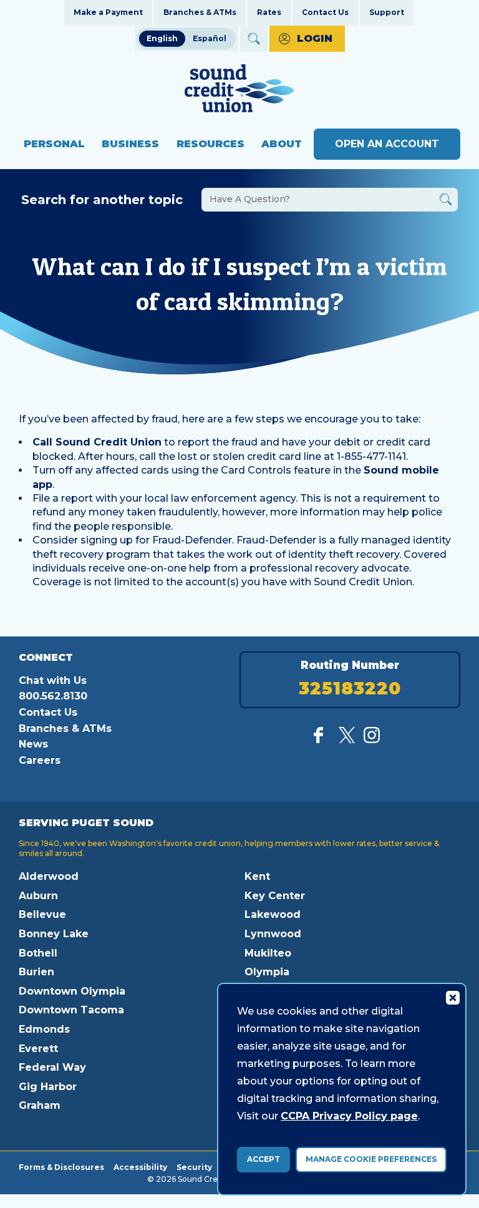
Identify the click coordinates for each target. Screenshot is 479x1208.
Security (194, 1166)
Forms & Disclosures (61, 1166)
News (33, 744)
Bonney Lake (54, 934)
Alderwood (49, 876)
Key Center (274, 896)
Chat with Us (53, 680)
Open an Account (387, 144)
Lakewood (272, 914)
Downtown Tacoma (71, 1010)
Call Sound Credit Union (97, 442)
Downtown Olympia (72, 991)
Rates (269, 12)
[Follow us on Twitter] (347, 740)
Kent (257, 876)
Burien (36, 972)
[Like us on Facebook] (322, 740)
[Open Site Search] (254, 39)
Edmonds (44, 1029)
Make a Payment (108, 12)
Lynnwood (272, 934)
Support (386, 12)
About (281, 144)
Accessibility (140, 1166)
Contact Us (325, 12)
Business (130, 144)
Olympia (266, 972)
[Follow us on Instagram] (372, 740)
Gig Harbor (48, 1087)
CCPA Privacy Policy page (349, 1116)
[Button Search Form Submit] (446, 201)
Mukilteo (267, 953)
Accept (263, 1159)
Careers (39, 760)
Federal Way (52, 1067)
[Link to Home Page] (239, 90)
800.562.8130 (53, 696)
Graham (39, 1105)
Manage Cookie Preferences (371, 1159)
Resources (210, 144)
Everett (38, 1049)
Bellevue (42, 914)
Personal (54, 144)
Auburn (38, 896)
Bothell (38, 953)
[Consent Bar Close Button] (452, 997)
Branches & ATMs (199, 12)
